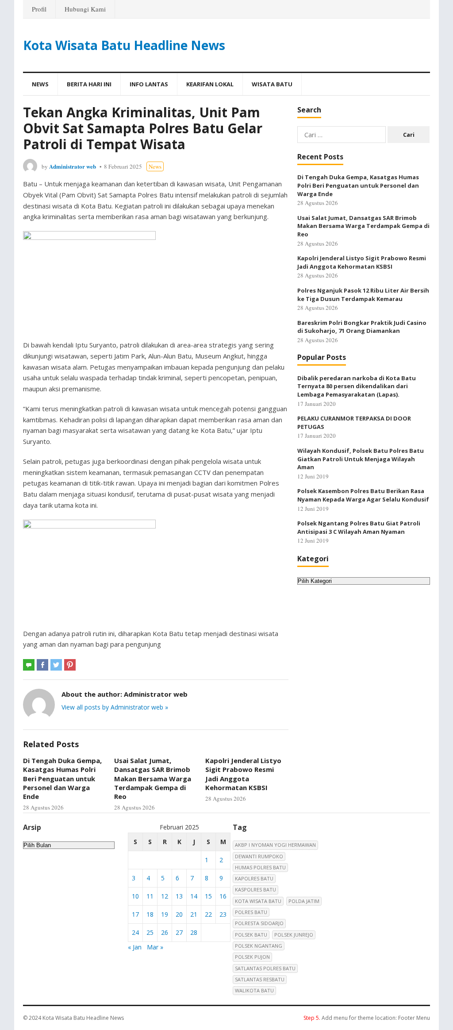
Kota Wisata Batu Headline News (124, 45)
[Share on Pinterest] (70, 665)
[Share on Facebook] (42, 665)
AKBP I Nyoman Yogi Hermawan (275, 844)
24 (135, 932)
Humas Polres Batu (260, 867)
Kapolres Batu (254, 878)
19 (164, 914)
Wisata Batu (272, 84)
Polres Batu (251, 912)
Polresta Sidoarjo (259, 923)
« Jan (135, 947)
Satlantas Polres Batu (265, 968)
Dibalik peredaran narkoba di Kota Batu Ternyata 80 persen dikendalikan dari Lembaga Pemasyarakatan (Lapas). (356, 386)
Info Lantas (149, 84)
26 (164, 932)
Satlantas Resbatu (259, 979)
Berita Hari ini (89, 84)
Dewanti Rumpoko (259, 856)
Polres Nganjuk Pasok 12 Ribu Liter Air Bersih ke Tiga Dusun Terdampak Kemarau (363, 294)
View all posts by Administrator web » (114, 707)
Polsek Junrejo (293, 934)
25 (150, 932)
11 (150, 896)
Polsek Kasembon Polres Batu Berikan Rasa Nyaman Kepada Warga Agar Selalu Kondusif (363, 495)
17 (135, 914)
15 (208, 896)
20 (179, 914)
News (40, 84)
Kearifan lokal (210, 84)
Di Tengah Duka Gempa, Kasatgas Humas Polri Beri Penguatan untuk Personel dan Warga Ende (62, 778)
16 (222, 896)
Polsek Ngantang (258, 945)
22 (208, 914)
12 (164, 896)
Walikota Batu (254, 990)
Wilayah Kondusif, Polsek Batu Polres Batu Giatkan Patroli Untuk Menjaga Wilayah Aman (360, 459)
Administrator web (72, 166)
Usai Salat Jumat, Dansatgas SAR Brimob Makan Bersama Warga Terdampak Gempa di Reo (152, 778)
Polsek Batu (251, 934)
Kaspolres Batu (255, 889)
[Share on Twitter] (56, 665)
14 (193, 896)
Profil (39, 8)
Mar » (155, 947)
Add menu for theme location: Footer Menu (366, 1018)
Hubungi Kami (85, 8)
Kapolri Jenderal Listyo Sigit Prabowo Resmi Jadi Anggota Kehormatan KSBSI (243, 774)
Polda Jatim (303, 901)
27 (179, 932)
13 (179, 896)
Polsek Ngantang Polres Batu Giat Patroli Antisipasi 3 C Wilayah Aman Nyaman (358, 527)
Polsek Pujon (252, 956)
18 (150, 914)
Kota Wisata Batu (258, 901)
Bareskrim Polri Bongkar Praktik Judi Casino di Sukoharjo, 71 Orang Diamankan (361, 327)
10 (135, 896)
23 (222, 914)
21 (193, 914)
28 (193, 932)
